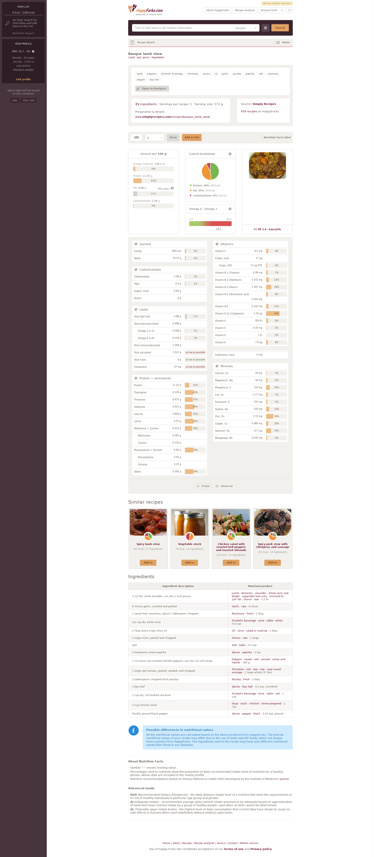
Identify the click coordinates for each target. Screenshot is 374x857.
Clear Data (29, 100)
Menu (290, 10)
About (176, 843)
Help (14, 100)
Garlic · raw (239, 606)
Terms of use (234, 849)
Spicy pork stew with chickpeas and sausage (272, 546)
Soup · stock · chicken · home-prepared (256, 703)
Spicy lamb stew (148, 544)
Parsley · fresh (241, 679)
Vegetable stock (189, 544)
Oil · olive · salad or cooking (249, 630)
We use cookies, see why (277, 3)
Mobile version (249, 843)
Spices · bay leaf (242, 686)
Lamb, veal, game (138, 57)
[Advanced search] (265, 28)
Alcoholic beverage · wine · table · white (257, 620)
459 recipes (249, 111)
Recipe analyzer (245, 10)
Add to (148, 562)
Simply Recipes (264, 104)
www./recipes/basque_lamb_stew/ (172, 116)
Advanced (227, 486)
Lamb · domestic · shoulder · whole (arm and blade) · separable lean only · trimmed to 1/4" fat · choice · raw (260, 596)
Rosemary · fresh (242, 613)
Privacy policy (261, 849)
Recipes (187, 843)
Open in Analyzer (154, 88)
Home (166, 843)
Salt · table (238, 645)
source (284, 778)
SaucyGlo (275, 229)
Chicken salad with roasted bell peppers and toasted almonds (231, 547)
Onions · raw (240, 637)
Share (286, 42)
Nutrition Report (23, 33)
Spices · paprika (242, 652)
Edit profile (23, 79)
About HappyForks (217, 10)
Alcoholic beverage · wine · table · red (256, 693)
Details (33, 51)
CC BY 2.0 (260, 229)
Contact (232, 843)
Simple (205, 486)
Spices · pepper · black (246, 713)
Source (221, 843)
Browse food (269, 10)
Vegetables (158, 57)
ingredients (146, 104)
